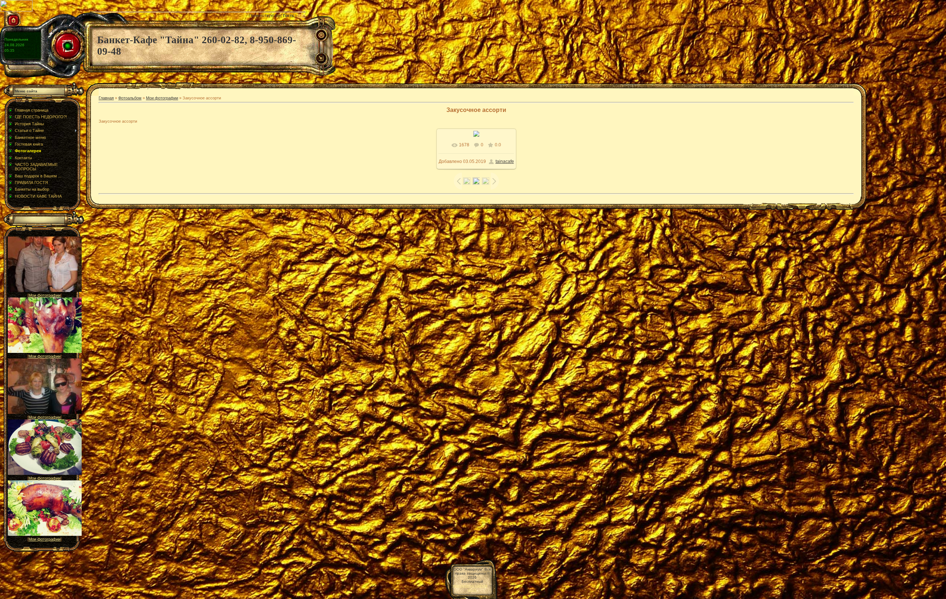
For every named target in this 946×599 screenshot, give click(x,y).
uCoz (472, 590)
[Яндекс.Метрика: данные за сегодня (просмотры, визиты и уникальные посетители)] (16, 5)
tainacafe (505, 161)
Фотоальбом (130, 98)
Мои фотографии (44, 295)
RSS (301, 15)
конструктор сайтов (470, 585)
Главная (106, 98)
